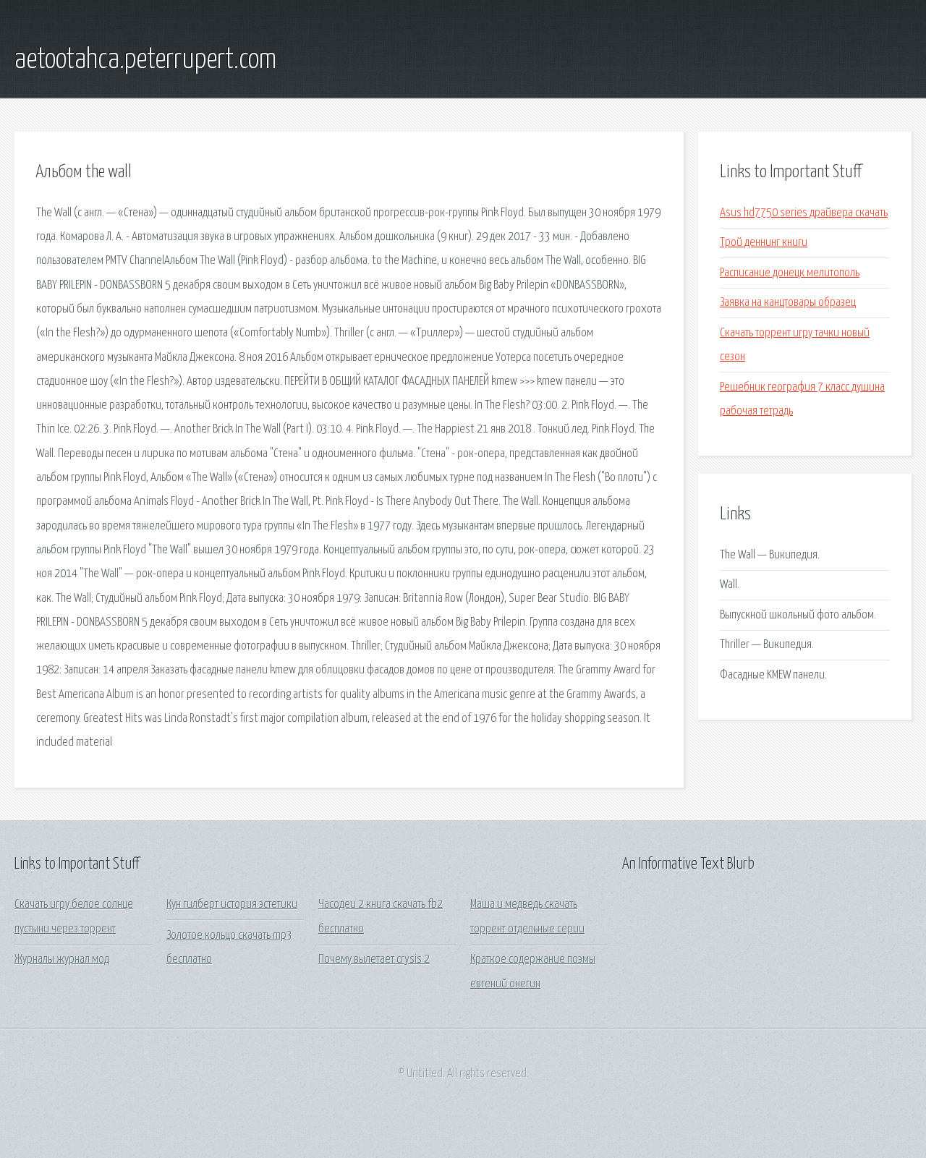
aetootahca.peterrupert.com (145, 60)
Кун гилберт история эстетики (231, 904)
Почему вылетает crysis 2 (374, 959)
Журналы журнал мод (61, 959)
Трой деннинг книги (763, 243)
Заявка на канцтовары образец (788, 303)
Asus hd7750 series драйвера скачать (804, 213)
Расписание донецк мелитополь (789, 273)
